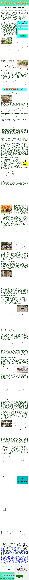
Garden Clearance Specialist (22, 559)
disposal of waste (10, 411)
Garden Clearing (15, 556)
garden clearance (18, 39)
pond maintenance (15, 550)
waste (16, 43)
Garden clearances (4, 143)
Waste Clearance (4, 558)
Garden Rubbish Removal (23, 561)
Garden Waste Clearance (6, 560)
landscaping (25, 510)
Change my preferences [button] (20, 577)
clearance (7, 66)
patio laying (12, 551)
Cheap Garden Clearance (23, 557)
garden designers (22, 552)
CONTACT (23, 5)
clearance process (6, 438)
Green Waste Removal (17, 562)
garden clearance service (20, 80)
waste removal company (21, 245)
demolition (26, 300)
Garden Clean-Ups (21, 558)
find (4, 531)
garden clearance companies (20, 149)
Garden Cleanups (4, 563)
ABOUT (20, 5)
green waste (25, 110)
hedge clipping (24, 551)
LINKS (17, 5)
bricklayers (3, 550)
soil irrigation (8, 552)
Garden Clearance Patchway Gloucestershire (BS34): (11, 12)
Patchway (17, 143)
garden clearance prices (14, 93)
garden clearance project (22, 126)
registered (23, 47)
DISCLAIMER (26, 5)
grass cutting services (5, 548)
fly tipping (8, 49)
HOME (15, 5)
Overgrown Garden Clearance (11, 557)
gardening (17, 15)
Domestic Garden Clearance (17, 560)
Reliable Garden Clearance (10, 559)
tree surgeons (13, 547)
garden (3, 13)
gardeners (13, 62)
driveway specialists (16, 549)
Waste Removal (7, 556)
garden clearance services (21, 138)
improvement (21, 553)
